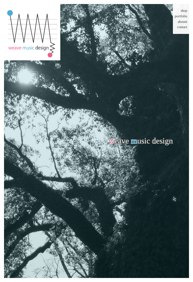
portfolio (181, 16)
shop (184, 11)
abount (182, 22)
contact (182, 27)
